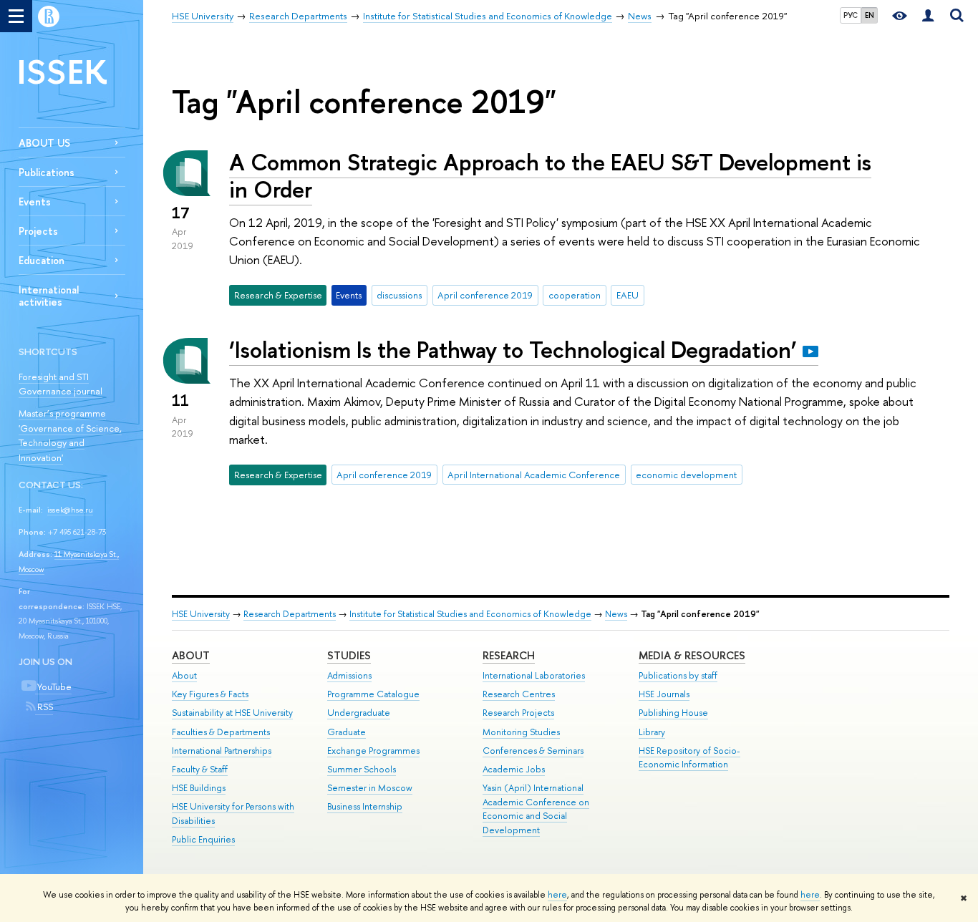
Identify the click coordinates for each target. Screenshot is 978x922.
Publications (46, 172)
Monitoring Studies (521, 732)
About (191, 655)
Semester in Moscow (369, 788)
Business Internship (364, 806)
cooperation (574, 294)
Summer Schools (361, 769)
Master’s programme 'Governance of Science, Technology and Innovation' (70, 435)
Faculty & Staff (200, 769)
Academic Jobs (514, 769)
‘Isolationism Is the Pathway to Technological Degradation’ (513, 349)
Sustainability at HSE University (232, 713)
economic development (686, 474)
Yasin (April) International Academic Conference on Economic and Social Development (536, 809)
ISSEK (62, 71)
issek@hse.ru (70, 510)
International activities (49, 296)
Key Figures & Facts (210, 694)
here (557, 895)
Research (509, 655)
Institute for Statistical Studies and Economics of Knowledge (470, 614)
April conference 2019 (485, 294)
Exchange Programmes (373, 750)
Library (652, 732)
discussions (399, 294)
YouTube (53, 686)
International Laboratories (534, 675)
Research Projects (518, 713)
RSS (44, 706)
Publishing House (673, 713)
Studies (349, 655)
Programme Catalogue (373, 694)
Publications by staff (678, 675)
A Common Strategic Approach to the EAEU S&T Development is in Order (550, 175)
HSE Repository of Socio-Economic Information (689, 757)
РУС (850, 15)
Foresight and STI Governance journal (60, 384)
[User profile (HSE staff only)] (928, 16)
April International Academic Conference (533, 474)
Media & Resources (692, 655)
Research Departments (289, 614)
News (616, 614)
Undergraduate (358, 713)
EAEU (627, 294)
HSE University (201, 614)
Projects (38, 231)
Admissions (349, 675)
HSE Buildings (199, 788)
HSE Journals (664, 694)
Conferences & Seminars (533, 750)
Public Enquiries (203, 839)
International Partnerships (221, 750)
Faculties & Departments (221, 732)
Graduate (346, 732)
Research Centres (519, 694)
